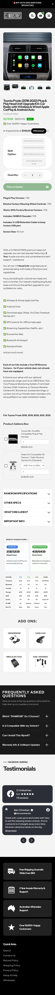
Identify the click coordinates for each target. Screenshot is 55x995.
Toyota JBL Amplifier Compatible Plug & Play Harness (32, 434)
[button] (11, 830)
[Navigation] (48, 15)
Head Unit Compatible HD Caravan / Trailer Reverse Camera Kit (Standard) (33, 457)
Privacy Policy (10, 970)
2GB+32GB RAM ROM (33, 141)
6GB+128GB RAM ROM (34, 154)
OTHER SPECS (12, 502)
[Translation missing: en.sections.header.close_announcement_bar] (52, 4)
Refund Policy (10, 960)
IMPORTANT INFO (14, 521)
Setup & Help (10, 975)
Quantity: (13, 174)
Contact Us (9, 955)
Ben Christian (21, 810)
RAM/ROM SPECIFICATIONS (20, 493)
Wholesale (9, 980)
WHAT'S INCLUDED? (16, 512)
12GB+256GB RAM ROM (34, 162)
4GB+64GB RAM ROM (33, 147)
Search (7, 950)
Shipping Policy (11, 965)
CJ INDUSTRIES (10, 114)
